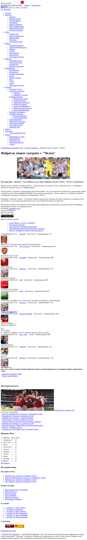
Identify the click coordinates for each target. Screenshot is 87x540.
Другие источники (16, 30)
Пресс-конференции (16, 26)
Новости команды (15, 24)
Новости (8, 15)
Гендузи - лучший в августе (12, 427)
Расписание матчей (16, 45)
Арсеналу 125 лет (15, 89)
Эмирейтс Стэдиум (20, 95)
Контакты (12, 40)
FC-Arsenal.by (6, 9)
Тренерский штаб (15, 62)
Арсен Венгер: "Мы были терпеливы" (23, 227)
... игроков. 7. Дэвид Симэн (15, 508)
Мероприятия (14, 38)
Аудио (11, 81)
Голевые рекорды (20, 101)
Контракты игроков (16, 66)
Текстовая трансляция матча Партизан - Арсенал (27, 228)
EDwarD (22, 234)
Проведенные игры (21, 99)
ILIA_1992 (23, 334)
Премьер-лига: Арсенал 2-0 (64, 410)
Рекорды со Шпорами (21, 106)
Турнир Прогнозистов (17, 133)
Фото (11, 80)
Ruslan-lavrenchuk (26, 314)
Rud (21, 280)
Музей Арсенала (11, 492)
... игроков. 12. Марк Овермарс (16, 517)
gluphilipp (23, 257)
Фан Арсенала (25, 246)
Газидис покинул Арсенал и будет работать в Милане (21, 422)
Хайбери (17, 93)
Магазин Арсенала (12, 497)
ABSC (7, 32)
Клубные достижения (17, 112)
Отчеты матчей (14, 21)
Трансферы (13, 23)
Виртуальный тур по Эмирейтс (16, 490)
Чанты (11, 83)
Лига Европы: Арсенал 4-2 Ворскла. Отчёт (17, 420)
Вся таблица (5, 463)
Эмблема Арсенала (16, 114)
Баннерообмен (14, 139)
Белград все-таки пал (17, 225)
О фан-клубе (13, 34)
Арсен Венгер (26, 191)
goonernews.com (14, 208)
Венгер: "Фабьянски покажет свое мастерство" (26, 230)
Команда (8, 59)
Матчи (7, 43)
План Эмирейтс (11, 495)
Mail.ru (4, 376)
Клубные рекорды (15, 97)
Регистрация (35, 5)
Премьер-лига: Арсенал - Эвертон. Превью (17, 418)
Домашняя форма (15, 120)
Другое (7, 135)
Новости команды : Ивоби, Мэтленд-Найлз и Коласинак (22, 425)
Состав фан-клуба (15, 42)
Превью (12, 49)
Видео (11, 76)
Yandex (15, 376)
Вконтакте (5, 374)
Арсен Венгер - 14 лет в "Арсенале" (22, 223)
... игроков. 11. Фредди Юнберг (16, 515)
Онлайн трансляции (16, 74)
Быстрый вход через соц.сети (11, 5)
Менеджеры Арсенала (17, 121)
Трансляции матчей (16, 57)
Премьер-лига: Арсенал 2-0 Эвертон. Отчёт (18, 416)
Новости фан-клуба (16, 36)
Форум (7, 129)
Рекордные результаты (22, 102)
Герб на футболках (20, 118)
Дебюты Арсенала (20, 104)
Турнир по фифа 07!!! (9, 312)
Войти (27, 5)
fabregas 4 (23, 269)
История (8, 87)
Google (9, 376)
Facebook (13, 374)
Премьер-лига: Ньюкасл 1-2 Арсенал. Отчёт (18, 423)
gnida (21, 291)
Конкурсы (8, 131)
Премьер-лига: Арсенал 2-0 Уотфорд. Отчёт (21, 476)
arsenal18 (23, 347)
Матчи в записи (15, 78)
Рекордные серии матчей (23, 108)
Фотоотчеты (13, 55)
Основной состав (15, 61)
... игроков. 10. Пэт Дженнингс (16, 513)
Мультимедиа (10, 68)
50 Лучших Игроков (16, 123)
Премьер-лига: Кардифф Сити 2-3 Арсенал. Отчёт (20, 429)
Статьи (11, 144)
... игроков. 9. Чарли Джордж (15, 511)
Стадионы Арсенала (16, 91)
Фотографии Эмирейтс (13, 499)
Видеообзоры (14, 53)
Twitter (19, 374)
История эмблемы (20, 116)
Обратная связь (14, 140)
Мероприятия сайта (16, 28)
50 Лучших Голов (15, 125)
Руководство (13, 64)
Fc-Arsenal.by (15, 534)
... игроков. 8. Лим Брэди (14, 509)
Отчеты (12, 51)
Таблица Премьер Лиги (17, 47)
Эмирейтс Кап (14, 127)
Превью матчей (15, 19)
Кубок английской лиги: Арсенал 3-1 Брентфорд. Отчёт (22, 414)
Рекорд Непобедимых (21, 110)
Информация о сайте (16, 137)
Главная (8, 13)
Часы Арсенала (10, 493)
